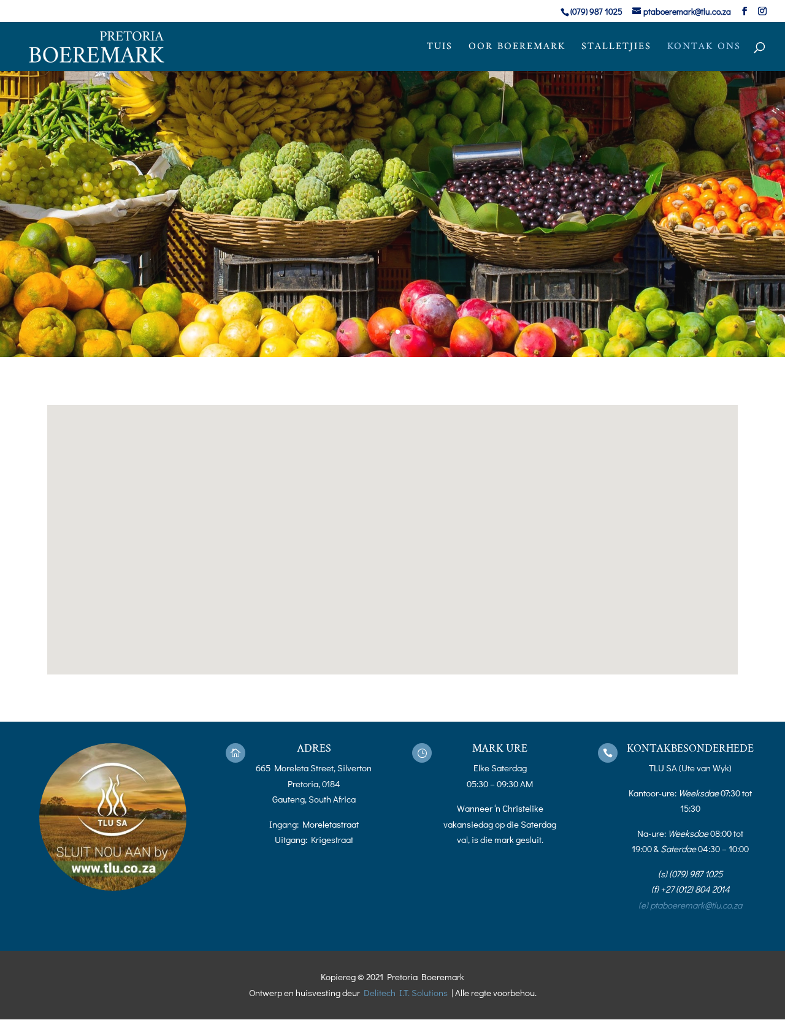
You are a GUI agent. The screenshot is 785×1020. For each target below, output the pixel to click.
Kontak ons (704, 48)
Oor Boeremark (517, 48)
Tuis (440, 48)
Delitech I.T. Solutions (406, 992)
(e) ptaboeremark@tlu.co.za (690, 905)
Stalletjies (616, 48)
